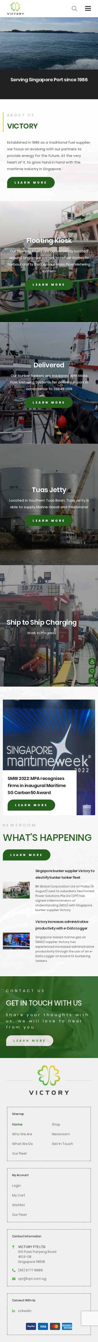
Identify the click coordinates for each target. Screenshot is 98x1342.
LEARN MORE (31, 183)
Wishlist (18, 1205)
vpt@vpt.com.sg (32, 1278)
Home (17, 1124)
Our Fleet (19, 1153)
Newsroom (61, 1134)
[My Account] (92, 661)
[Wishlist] (92, 671)
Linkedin (24, 1310)
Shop (56, 1124)
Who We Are (22, 1134)
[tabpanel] (49, 58)
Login (16, 1185)
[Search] (74, 8)
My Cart (18, 1195)
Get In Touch (62, 1143)
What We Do (22, 1143)
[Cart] (92, 680)
